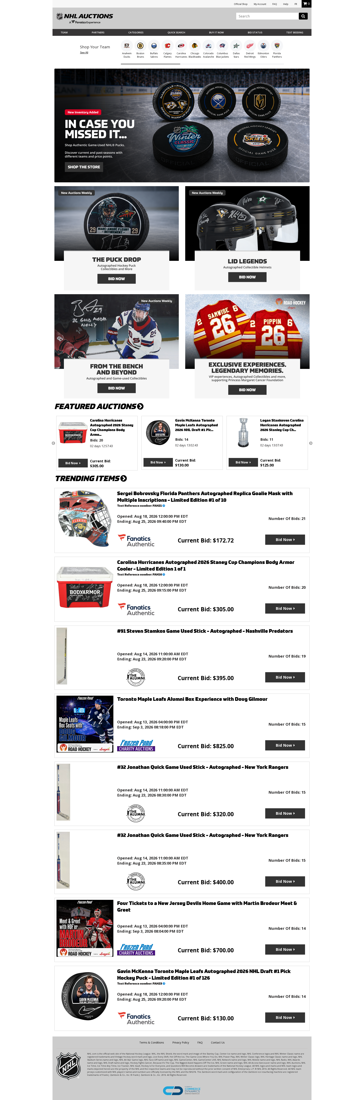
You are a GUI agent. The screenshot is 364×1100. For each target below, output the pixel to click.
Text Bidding (294, 32)
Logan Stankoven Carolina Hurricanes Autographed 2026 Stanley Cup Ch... (197, 425)
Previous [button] (53, 443)
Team (64, 32)
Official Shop (241, 4)
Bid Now (71, 462)
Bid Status (255, 32)
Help (285, 4)
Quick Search (176, 32)
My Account (260, 4)
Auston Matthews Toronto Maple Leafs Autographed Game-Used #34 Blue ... (282, 425)
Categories (136, 32)
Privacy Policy (180, 1042)
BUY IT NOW (216, 32)
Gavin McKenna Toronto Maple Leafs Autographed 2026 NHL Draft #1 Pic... (111, 425)
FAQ (274, 4)
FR (296, 4)
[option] (97, 443)
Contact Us (218, 1042)
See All (84, 52)
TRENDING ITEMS (87, 478)
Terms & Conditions (151, 1042)
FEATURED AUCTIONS (95, 406)
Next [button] (311, 443)
